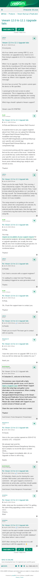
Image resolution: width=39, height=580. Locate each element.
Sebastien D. (5, 338)
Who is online (7, 560)
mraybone (4, 495)
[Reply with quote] (34, 38)
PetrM (3, 115)
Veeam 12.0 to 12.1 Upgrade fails (19, 22)
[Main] (19, 4)
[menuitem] (35, 10)
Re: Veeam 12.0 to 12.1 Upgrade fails (15, 120)
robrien (4, 37)
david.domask (6, 366)
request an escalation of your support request (18, 237)
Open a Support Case (10, 386)
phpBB (13, 575)
